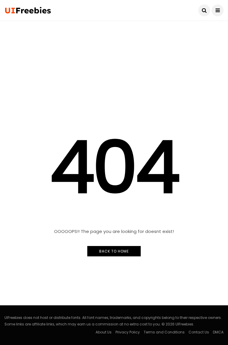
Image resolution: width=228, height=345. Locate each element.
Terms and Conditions (164, 332)
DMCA (218, 332)
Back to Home (114, 251)
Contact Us (199, 332)
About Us (104, 332)
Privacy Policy (127, 332)
